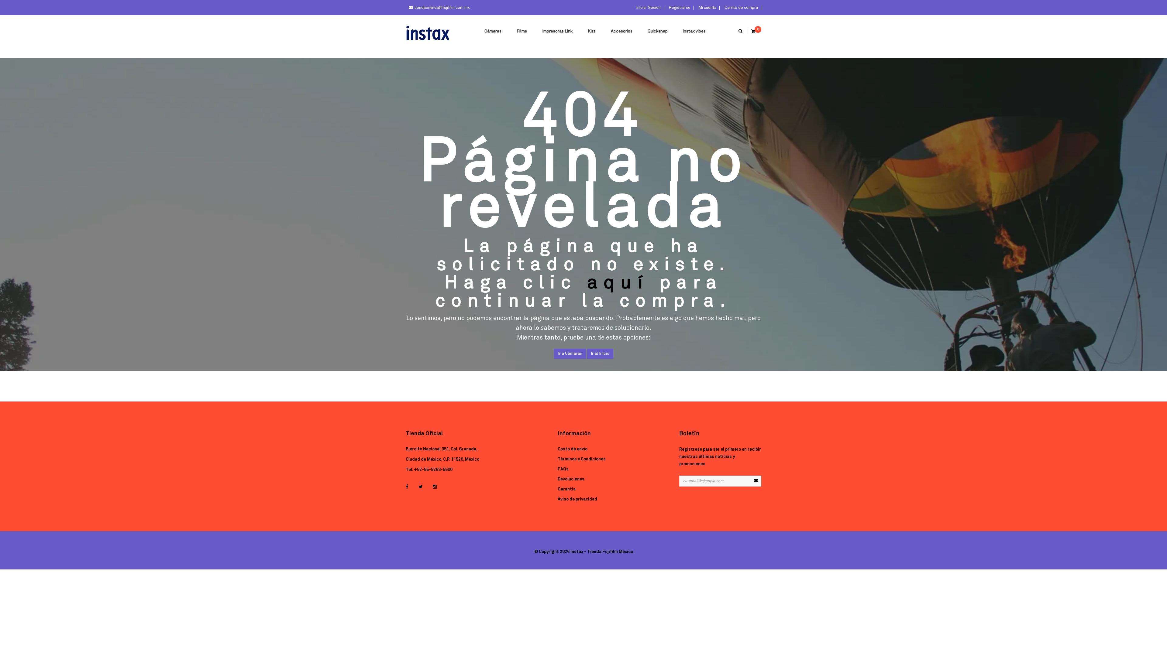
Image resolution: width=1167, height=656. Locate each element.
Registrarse (679, 8)
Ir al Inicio (600, 353)
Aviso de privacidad (577, 499)
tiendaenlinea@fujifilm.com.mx (442, 8)
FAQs (563, 469)
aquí (618, 283)
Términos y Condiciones (582, 459)
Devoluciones (571, 479)
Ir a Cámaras (570, 353)
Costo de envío (572, 449)
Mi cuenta (707, 8)
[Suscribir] (755, 481)
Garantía (567, 489)
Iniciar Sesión (648, 8)
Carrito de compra (741, 8)
